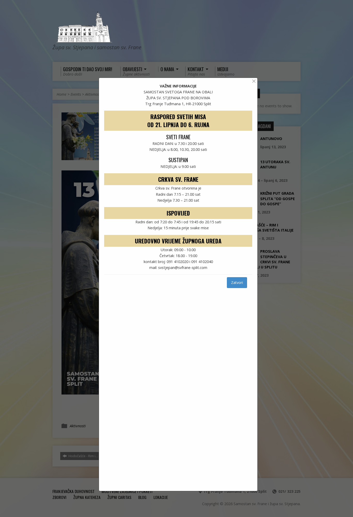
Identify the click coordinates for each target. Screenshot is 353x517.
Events (76, 94)
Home (61, 94)
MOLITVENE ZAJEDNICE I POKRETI (127, 491)
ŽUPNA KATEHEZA (87, 497)
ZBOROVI (59, 497)
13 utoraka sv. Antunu (275, 164)
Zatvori (237, 282)
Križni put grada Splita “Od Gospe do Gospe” (277, 198)
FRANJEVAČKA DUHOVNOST (73, 491)
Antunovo (271, 138)
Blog (142, 497)
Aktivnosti (93, 94)
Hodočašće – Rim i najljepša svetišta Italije (268, 228)
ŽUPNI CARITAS (119, 497)
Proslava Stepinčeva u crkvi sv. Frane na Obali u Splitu (266, 259)
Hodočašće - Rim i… (83, 456)
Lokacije (161, 497)
